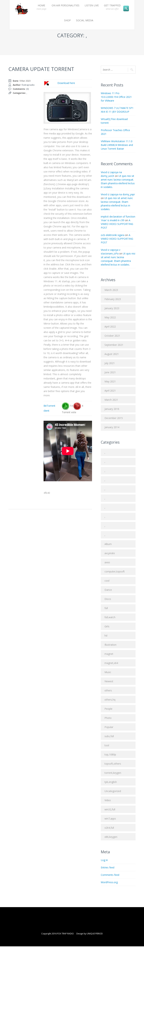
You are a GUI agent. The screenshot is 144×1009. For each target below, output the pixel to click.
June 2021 (110, 372)
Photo (108, 718)
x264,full (109, 827)
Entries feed (107, 867)
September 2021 (113, 344)
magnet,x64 (111, 663)
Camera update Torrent (41, 68)
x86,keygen (110, 836)
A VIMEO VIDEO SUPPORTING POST (117, 224)
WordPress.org (109, 882)
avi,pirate (109, 553)
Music (107, 672)
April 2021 (110, 390)
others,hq (109, 699)
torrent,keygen (112, 772)
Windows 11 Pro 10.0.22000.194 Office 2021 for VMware (116, 97)
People (108, 708)
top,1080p (110, 754)
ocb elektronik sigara (112, 235)
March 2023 (111, 290)
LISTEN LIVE (92, 5)
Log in (104, 860)
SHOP (67, 20)
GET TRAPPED (112, 7)
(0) (27, 88)
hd (105, 635)
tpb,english (110, 782)
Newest (108, 681)
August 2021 (111, 354)
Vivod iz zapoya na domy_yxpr (118, 194)
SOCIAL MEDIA (84, 20)
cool (106, 580)
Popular (108, 727)
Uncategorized (112, 791)
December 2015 (113, 418)
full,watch (109, 617)
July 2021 (109, 363)
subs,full (109, 736)
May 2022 (110, 317)
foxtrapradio (28, 84)
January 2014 (111, 427)
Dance (108, 589)
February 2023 (112, 299)
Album (108, 544)
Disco (107, 599)
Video (107, 800)
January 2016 (111, 409)
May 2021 (110, 381)
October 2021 (112, 335)
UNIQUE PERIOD (95, 933)
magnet (108, 653)
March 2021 (111, 399)
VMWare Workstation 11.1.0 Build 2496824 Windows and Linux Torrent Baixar (117, 145)
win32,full (109, 809)
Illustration (110, 644)
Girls (106, 626)
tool (106, 745)
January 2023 (111, 308)
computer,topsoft (114, 571)
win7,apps (110, 818)
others (108, 690)
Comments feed (110, 874)
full (106, 608)
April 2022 (110, 326)
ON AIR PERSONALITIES (65, 5)
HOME (41, 7)
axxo (107, 562)
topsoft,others (112, 763)
